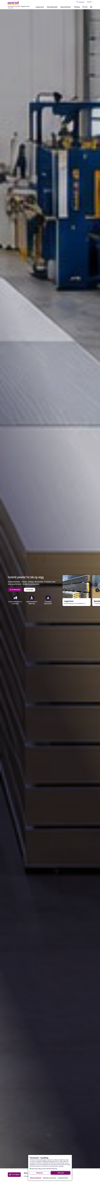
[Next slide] (97, 590)
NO (90, 2)
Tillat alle (60, 1173)
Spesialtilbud (65, 7)
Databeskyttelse (63, 1178)
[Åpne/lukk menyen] (91, 7)
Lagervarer (40, 7)
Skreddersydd (52, 7)
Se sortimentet (15, 590)
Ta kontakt (29, 590)
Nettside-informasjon (49, 1178)
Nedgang (39, 1173)
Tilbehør (77, 7)
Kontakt (85, 7)
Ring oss (81, 2)
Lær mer (61, 1166)
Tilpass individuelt (35, 1178)
